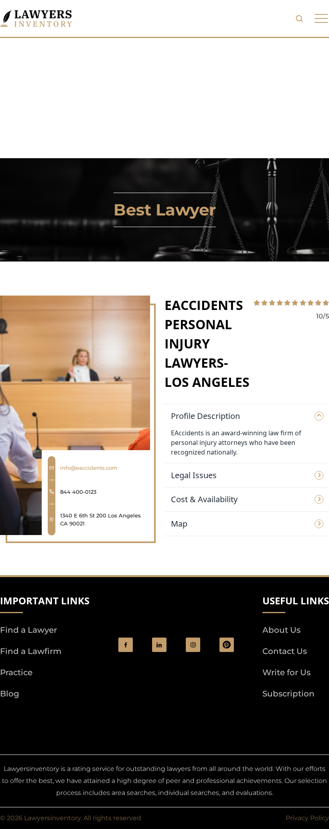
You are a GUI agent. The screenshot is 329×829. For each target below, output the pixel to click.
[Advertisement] (164, 98)
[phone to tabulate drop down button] (321, 18)
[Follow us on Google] (44, 716)
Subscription (288, 693)
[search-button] (299, 18)
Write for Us (286, 672)
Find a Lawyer (28, 630)
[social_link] (125, 645)
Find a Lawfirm (30, 651)
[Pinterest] (226, 645)
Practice (16, 672)
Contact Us (284, 651)
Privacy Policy (307, 818)
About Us (281, 630)
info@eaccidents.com (89, 468)
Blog (9, 693)
